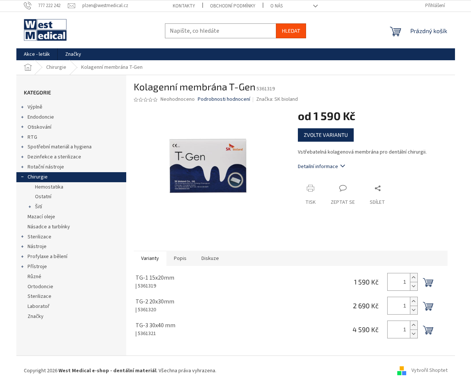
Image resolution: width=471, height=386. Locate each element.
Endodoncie (41, 117)
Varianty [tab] (150, 258)
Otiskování (39, 127)
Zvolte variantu (326, 135)
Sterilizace (39, 237)
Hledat (291, 31)
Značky (36, 316)
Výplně (35, 107)
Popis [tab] (180, 258)
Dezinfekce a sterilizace (54, 157)
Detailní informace (318, 166)
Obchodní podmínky (232, 6)
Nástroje (37, 246)
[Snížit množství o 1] (413, 286)
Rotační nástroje (46, 167)
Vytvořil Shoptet (429, 370)
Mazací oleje (41, 217)
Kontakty (184, 6)
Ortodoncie (40, 286)
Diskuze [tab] (210, 258)
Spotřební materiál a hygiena (60, 147)
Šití (38, 206)
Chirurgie (38, 177)
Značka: (277, 99)
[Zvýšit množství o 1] (413, 277)
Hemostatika (49, 187)
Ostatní (43, 196)
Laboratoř (39, 306)
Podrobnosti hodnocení (224, 99)
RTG (32, 137)
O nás (276, 6)
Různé (34, 276)
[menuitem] (36, 54)
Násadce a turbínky (49, 227)
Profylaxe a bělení (47, 256)
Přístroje (37, 266)
